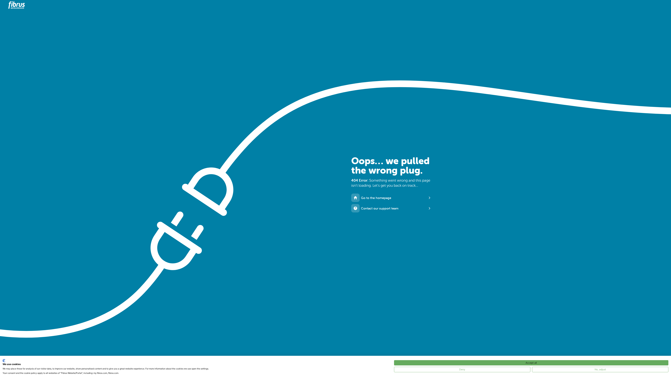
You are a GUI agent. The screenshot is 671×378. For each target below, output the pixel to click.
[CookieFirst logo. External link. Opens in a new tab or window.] (4, 360)
